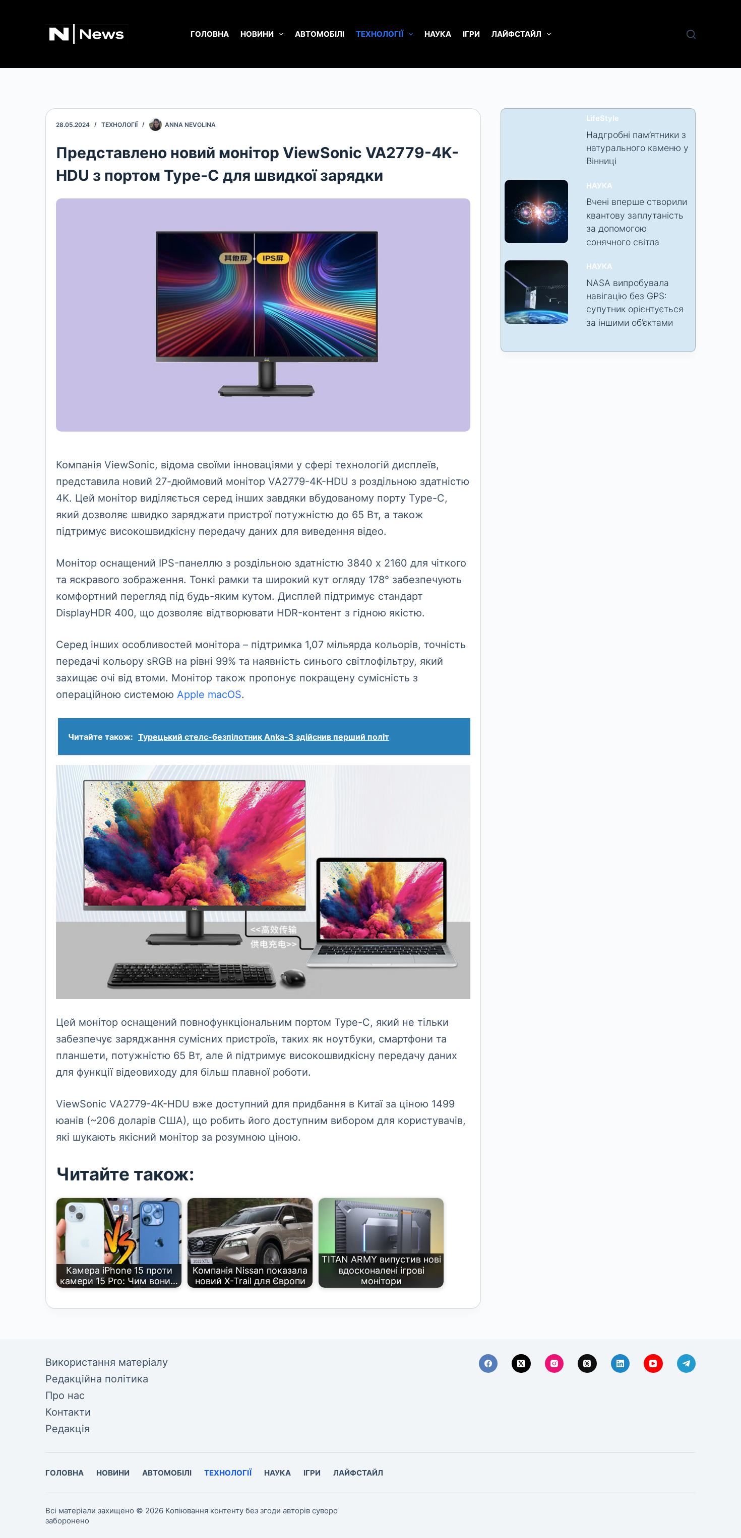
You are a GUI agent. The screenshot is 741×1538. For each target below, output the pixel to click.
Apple (191, 694)
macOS (224, 694)
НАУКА (437, 34)
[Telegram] (686, 1363)
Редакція (67, 1429)
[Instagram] (554, 1363)
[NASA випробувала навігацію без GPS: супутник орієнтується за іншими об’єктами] (536, 292)
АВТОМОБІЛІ (319, 34)
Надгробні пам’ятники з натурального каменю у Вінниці (637, 148)
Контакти (68, 1412)
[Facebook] (488, 1363)
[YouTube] (653, 1363)
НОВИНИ (257, 34)
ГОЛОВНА (210, 34)
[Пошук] (691, 34)
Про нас (65, 1395)
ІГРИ (471, 34)
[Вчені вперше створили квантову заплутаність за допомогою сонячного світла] (536, 211)
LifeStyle (602, 118)
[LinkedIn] (620, 1363)
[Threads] (587, 1363)
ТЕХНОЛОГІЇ (379, 34)
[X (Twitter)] (521, 1363)
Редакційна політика (96, 1379)
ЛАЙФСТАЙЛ (516, 34)
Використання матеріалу (106, 1362)
